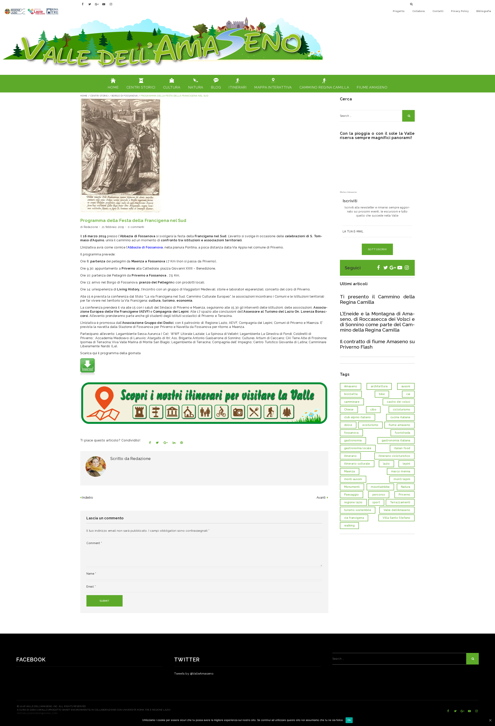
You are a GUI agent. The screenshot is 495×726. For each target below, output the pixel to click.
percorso (378, 494)
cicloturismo (401, 409)
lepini (406, 463)
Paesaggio (351, 494)
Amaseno (350, 386)
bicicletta (351, 394)
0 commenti (136, 227)
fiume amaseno (399, 425)
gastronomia (353, 440)
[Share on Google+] (166, 442)
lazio (386, 463)
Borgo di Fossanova (125, 95)
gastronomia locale (357, 448)
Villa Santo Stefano (396, 517)
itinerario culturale (357, 463)
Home (83, 95)
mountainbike (380, 486)
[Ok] (490, 720)
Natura (405, 486)
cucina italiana (400, 417)
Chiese (349, 409)
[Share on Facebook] (150, 442)
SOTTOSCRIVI (377, 249)
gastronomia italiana (396, 440)
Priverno (276, 247)
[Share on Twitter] (157, 442)
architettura (379, 386)
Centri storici (99, 95)
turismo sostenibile (357, 510)
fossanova (351, 432)
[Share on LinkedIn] (174, 442)
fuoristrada (402, 432)
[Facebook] (82, 4)
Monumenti (352, 486)
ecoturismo (370, 425)
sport (376, 502)
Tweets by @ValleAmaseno (193, 673)
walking (349, 525)
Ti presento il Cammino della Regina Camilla (377, 299)
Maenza (349, 471)
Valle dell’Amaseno (397, 510)
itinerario (350, 455)
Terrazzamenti (400, 502)
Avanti (321, 497)
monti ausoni (353, 479)
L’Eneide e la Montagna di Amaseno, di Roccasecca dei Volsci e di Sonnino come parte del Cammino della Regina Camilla (377, 322)
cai (408, 394)
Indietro (87, 497)
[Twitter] (90, 4)
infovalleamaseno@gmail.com (37, 713)
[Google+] (97, 4)
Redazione (91, 227)
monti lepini (402, 479)
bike (382, 394)
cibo (373, 409)
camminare (352, 401)
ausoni (405, 386)
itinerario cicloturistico (394, 455)
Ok (349, 720)
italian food (402, 448)
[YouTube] (104, 4)
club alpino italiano (357, 417)
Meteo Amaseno (348, 192)
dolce (348, 425)
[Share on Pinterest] (181, 442)
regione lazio (353, 502)
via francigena (354, 517)
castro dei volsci (398, 401)
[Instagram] (111, 4)
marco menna (400, 471)
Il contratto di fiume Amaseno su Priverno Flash (377, 344)
